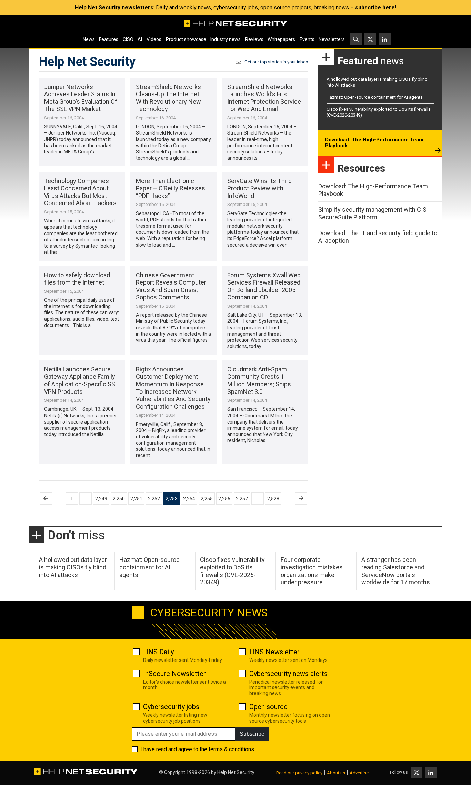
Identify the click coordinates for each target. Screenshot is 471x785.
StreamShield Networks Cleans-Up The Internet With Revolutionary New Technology (168, 98)
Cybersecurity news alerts (288, 673)
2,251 (136, 498)
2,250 (119, 498)
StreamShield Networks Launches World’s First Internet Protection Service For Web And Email (264, 98)
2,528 (273, 498)
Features (108, 39)
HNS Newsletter (274, 652)
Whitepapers (281, 39)
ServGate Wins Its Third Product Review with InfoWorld (259, 188)
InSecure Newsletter (174, 673)
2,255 (207, 498)
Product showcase (186, 39)
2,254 (189, 498)
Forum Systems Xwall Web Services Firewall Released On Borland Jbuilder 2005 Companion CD (264, 286)
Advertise (359, 772)
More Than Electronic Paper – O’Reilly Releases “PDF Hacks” (170, 188)
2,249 (101, 498)
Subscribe (252, 734)
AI (140, 39)
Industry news (225, 39)
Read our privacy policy (299, 772)
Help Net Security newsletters (114, 7)
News (89, 39)
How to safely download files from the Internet (77, 278)
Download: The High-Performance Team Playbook (374, 143)
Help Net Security (235, 772)
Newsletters (332, 39)
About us (336, 772)
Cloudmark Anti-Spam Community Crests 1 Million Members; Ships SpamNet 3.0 (259, 380)
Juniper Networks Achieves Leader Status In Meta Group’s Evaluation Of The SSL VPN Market (80, 98)
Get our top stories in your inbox (276, 62)
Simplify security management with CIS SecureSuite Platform (372, 213)
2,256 (224, 498)
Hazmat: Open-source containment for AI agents (375, 97)
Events (307, 39)
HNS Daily (158, 652)
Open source (268, 707)
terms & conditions (231, 749)
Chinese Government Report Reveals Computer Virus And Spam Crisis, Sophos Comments (171, 286)
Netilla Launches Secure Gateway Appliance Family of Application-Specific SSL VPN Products (81, 380)
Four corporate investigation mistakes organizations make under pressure (312, 571)
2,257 (242, 498)
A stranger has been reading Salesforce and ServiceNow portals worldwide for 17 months (395, 571)
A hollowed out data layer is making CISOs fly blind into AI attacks (73, 567)
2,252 (154, 498)
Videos (154, 39)
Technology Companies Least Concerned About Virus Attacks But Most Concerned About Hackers (80, 192)
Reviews (254, 39)
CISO (128, 39)
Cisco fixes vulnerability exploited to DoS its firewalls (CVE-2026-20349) (232, 571)
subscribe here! (375, 7)
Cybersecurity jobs (171, 707)
